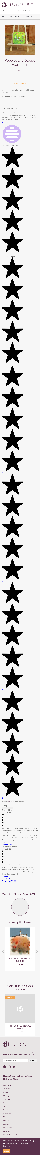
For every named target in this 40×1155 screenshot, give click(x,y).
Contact (6, 1124)
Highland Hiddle (12, 5)
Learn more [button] (7, 1146)
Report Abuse (7, 844)
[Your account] (28, 5)
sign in (9, 802)
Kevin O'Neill (30, 894)
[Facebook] (4, 1069)
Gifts (4, 1106)
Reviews (5, 122)
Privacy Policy (7, 1128)
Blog (4, 1117)
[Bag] (32, 4)
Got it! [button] (6, 1151)
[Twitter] (13, 1069)
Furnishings (27, 17)
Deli (4, 1103)
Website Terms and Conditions (13, 1135)
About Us (6, 1121)
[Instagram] (9, 1069)
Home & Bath (14, 17)
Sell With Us (7, 1113)
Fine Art (5, 1092)
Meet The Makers (9, 1110)
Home (4, 17)
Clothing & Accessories (10, 1096)
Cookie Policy (7, 1131)
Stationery (6, 1099)
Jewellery (6, 1089)
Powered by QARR (9, 881)
